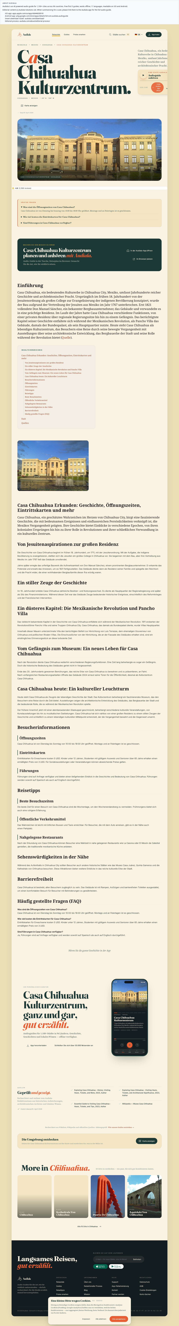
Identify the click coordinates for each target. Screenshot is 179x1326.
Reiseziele (56, 34)
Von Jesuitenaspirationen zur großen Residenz (44, 363)
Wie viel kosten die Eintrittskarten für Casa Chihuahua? (51, 217)
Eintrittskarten (31, 386)
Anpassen (86, 1319)
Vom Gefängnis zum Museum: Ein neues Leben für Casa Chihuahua (53, 373)
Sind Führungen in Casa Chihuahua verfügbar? (47, 223)
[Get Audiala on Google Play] (116, 1266)
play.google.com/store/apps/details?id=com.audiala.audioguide (42, 16)
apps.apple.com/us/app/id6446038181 (28, 13)
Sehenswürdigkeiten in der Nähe (39, 407)
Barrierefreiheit (31, 410)
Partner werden (118, 1294)
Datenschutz (145, 1282)
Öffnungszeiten (31, 383)
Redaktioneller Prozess (93, 1286)
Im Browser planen (145, 259)
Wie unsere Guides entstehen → (121, 1127)
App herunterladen (38, 1045)
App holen (155, 34)
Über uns (87, 1282)
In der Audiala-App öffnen (158, 87)
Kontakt (115, 1290)
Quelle (66, 337)
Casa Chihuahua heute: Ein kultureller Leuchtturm (46, 376)
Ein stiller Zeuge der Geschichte (38, 366)
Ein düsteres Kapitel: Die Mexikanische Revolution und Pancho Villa (53, 369)
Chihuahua (47, 45)
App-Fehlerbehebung (120, 1286)
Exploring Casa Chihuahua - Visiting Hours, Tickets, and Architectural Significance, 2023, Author (141, 1092)
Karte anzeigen (31, 106)
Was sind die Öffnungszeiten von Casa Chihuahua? (49, 207)
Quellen (25, 423)
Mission (87, 1294)
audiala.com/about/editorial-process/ (35, 21)
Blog (86, 1290)
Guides (66, 34)
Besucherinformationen (35, 380)
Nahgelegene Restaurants (35, 404)
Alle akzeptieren (118, 1319)
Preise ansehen (79, 34)
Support (115, 1282)
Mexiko (34, 45)
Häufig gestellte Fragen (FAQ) (37, 414)
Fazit (23, 418)
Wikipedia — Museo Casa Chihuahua (137, 1104)
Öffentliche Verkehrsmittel (36, 400)
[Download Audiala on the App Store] (100, 1266)
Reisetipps (29, 393)
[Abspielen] (143, 75)
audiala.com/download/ (34, 18)
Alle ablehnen (101, 1319)
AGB (141, 1286)
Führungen (29, 390)
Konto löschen (145, 1294)
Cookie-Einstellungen (148, 1290)
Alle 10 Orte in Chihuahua (87, 1226)
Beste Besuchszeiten (33, 397)
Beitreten (137, 1259)
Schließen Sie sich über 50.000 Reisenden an (74, 1045)
